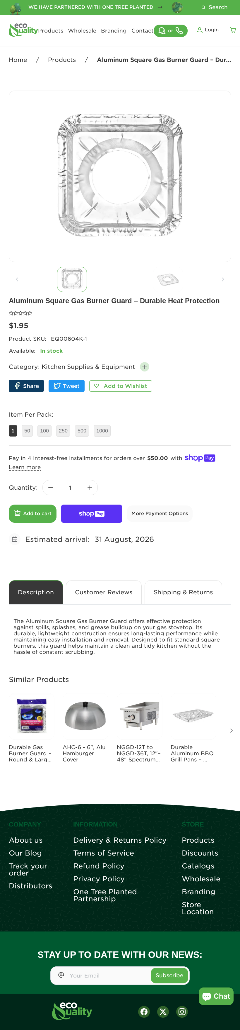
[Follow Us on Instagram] (182, 1012)
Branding (114, 30)
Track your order (28, 870)
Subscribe (169, 975)
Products (50, 30)
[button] (144, 366)
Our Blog (25, 853)
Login (212, 30)
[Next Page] (231, 730)
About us (26, 840)
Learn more (25, 467)
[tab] (72, 279)
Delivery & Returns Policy (120, 840)
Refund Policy (98, 866)
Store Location (198, 908)
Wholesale (82, 30)
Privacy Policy (99, 879)
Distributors (30, 886)
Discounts (200, 853)
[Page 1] (72, 279)
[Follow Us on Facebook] (144, 1012)
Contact (142, 30)
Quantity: (23, 487)
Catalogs (198, 866)
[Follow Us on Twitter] (163, 1012)
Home (18, 59)
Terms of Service (103, 853)
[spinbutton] (70, 488)
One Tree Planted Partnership (105, 895)
